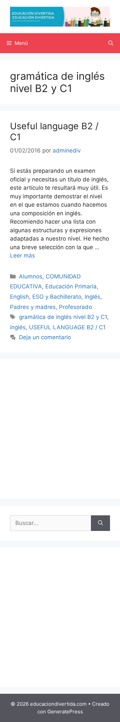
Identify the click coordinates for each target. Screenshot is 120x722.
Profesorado (75, 307)
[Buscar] (100, 523)
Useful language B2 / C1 (54, 131)
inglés (18, 327)
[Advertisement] (60, 429)
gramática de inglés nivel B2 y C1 (63, 317)
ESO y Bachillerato (56, 296)
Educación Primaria (71, 286)
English (19, 296)
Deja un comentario (45, 337)
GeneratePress (65, 711)
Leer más (22, 255)
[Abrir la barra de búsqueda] (111, 43)
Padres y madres (33, 307)
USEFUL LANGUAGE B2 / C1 (67, 327)
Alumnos (30, 276)
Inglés (92, 296)
